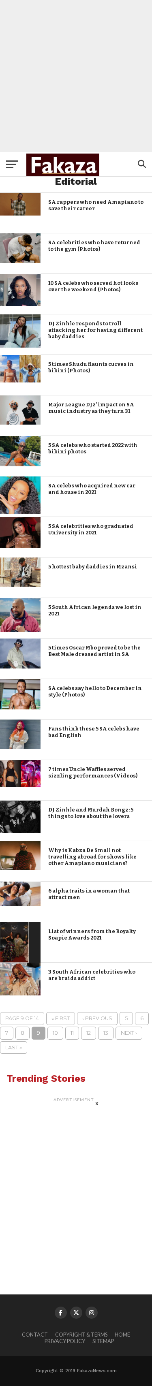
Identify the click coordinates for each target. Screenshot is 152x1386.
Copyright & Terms (81, 1334)
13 (105, 1033)
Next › (129, 1033)
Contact (35, 1334)
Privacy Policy (65, 1341)
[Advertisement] (76, 76)
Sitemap (103, 1341)
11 (72, 1033)
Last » (13, 1047)
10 (55, 1033)
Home (122, 1334)
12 (88, 1033)
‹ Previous (97, 1018)
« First (60, 1018)
